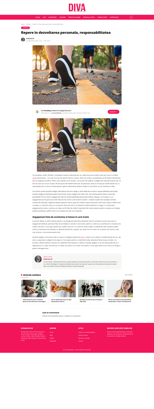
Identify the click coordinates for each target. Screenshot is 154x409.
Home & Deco (102, 17)
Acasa (38, 17)
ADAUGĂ (113, 112)
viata (34, 178)
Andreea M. (30, 39)
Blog (51, 335)
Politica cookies (83, 335)
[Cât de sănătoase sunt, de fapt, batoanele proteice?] (63, 288)
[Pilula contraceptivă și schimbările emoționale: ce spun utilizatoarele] (120, 288)
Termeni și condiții (84, 338)
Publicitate (53, 341)
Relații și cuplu (89, 17)
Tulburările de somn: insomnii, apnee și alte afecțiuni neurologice (34, 300)
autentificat (55, 316)
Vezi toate (128, 275)
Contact (80, 341)
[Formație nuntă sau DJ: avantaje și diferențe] (91, 288)
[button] (131, 17)
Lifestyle (28, 24)
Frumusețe (53, 17)
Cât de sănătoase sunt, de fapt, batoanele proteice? (61, 300)
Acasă (23, 24)
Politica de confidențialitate (86, 332)
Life (44, 17)
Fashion (63, 17)
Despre (52, 338)
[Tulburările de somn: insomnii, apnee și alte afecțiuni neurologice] (34, 288)
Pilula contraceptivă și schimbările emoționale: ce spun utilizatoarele (119, 300)
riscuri (82, 237)
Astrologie (114, 17)
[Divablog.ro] (77, 8)
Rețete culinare (74, 17)
